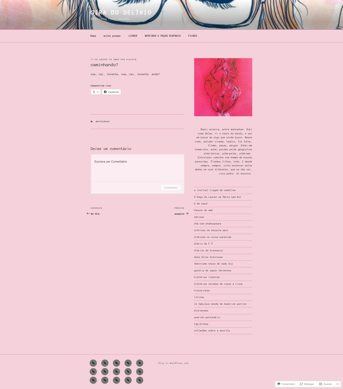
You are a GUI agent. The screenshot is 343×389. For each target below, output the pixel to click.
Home (93, 36)
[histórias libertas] (128, 371)
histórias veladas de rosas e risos (218, 284)
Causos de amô (203, 210)
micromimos (201, 310)
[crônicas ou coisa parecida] (116, 363)
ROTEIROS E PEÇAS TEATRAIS (163, 36)
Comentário (171, 187)
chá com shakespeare (207, 223)
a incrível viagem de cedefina (215, 190)
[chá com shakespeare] (116, 371)
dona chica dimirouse (208, 257)
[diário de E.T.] (139, 380)
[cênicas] (104, 363)
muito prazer (112, 36)
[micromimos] (116, 380)
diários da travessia (208, 250)
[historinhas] (93, 371)
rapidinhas (103, 122)
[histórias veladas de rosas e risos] (128, 380)
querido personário (207, 317)
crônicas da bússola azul (211, 230)
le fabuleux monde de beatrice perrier (220, 304)
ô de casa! (201, 203)
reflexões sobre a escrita (212, 330)
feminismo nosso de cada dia (213, 264)
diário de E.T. (204, 244)
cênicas (199, 217)
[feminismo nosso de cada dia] (128, 363)
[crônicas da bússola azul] (93, 380)
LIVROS (133, 36)
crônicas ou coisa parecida (212, 237)
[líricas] (93, 363)
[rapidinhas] (104, 371)
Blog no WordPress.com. (174, 363)
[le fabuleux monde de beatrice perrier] (139, 371)
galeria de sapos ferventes (212, 270)
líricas (199, 297)
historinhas (202, 290)
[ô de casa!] (139, 363)
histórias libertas (207, 277)
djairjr (131, 59)
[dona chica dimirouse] (104, 380)
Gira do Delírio (121, 12)
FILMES (192, 36)
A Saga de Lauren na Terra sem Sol (217, 197)
